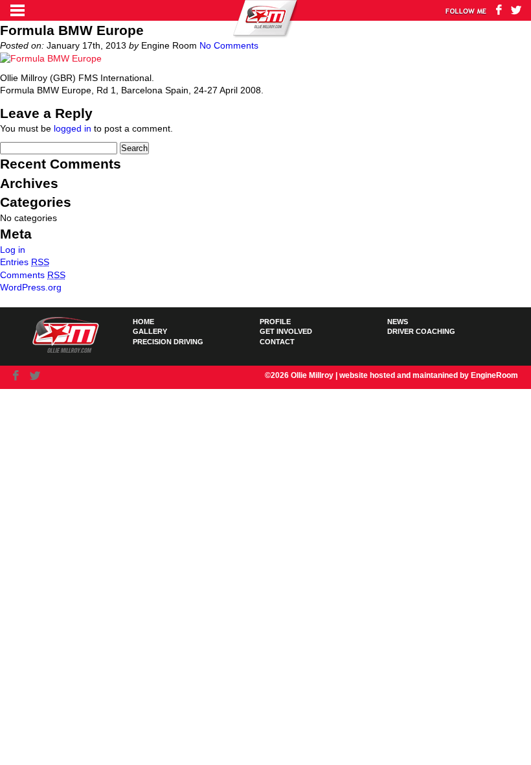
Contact (277, 342)
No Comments (228, 45)
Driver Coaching (421, 331)
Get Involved (286, 331)
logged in (72, 128)
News (397, 321)
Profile (275, 321)
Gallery (150, 331)
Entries (24, 262)
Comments (32, 275)
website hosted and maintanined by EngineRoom (428, 375)
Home (143, 321)
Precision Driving (168, 342)
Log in (12, 249)
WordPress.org (31, 287)
